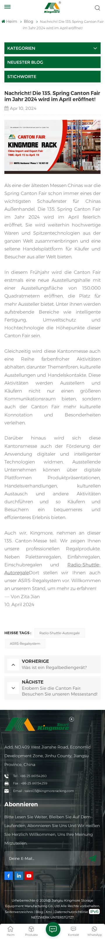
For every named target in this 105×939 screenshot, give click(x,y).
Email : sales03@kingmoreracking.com (43, 791)
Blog (39, 912)
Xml (49, 912)
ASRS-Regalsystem (25, 643)
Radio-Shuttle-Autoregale (59, 633)
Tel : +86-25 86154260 (30, 776)
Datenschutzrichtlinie (71, 912)
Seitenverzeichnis (19, 912)
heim (11, 21)
